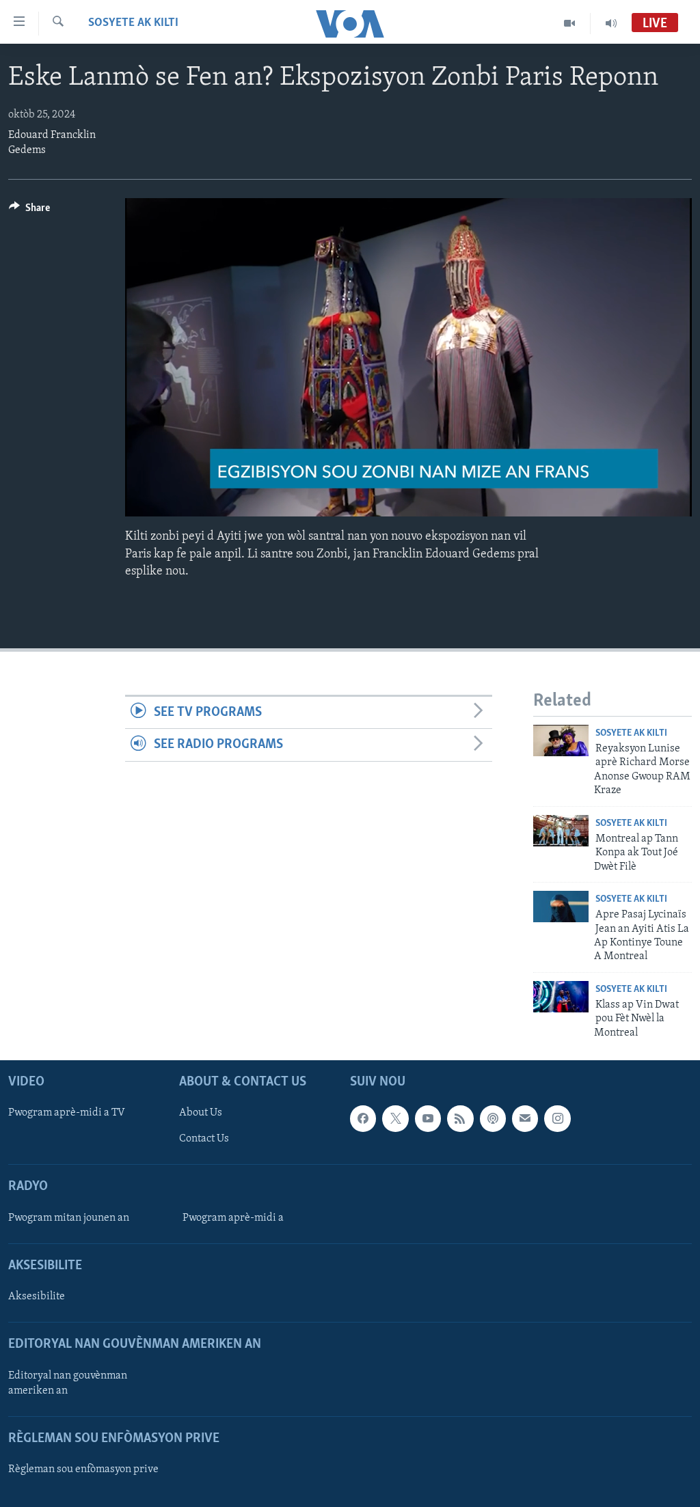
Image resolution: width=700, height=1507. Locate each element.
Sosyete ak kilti (133, 23)
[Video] (570, 23)
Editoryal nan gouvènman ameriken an (67, 1383)
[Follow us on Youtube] (428, 1118)
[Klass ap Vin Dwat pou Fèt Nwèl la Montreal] (561, 996)
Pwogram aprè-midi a (233, 1218)
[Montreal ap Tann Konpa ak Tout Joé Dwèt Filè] (561, 830)
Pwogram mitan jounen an (68, 1218)
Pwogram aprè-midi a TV (66, 1112)
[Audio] (611, 23)
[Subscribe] (525, 1118)
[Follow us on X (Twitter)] (395, 1118)
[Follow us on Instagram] (557, 1118)
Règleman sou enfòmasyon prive (83, 1469)
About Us (200, 1112)
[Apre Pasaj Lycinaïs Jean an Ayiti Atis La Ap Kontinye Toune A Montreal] (561, 906)
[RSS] (460, 1118)
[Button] (29, 211)
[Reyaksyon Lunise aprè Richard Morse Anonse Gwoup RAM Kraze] (561, 740)
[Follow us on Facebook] (363, 1118)
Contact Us (204, 1138)
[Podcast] (493, 1118)
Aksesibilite (36, 1296)
